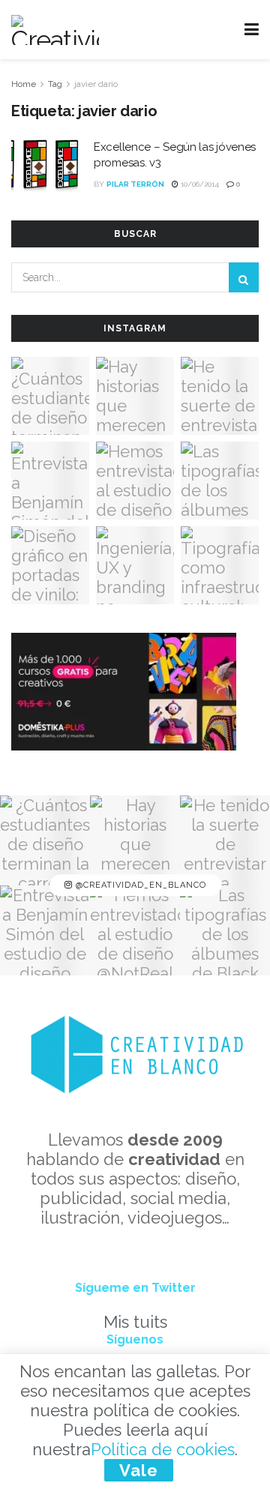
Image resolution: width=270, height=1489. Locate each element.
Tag (55, 84)
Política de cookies (163, 1449)
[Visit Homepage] (55, 30)
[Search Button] (244, 277)
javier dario (96, 84)
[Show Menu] (251, 29)
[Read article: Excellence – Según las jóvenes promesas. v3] (48, 166)
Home (23, 84)
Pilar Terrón (135, 184)
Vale (138, 1470)
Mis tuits (135, 1322)
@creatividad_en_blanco (139, 886)
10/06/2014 (198, 184)
